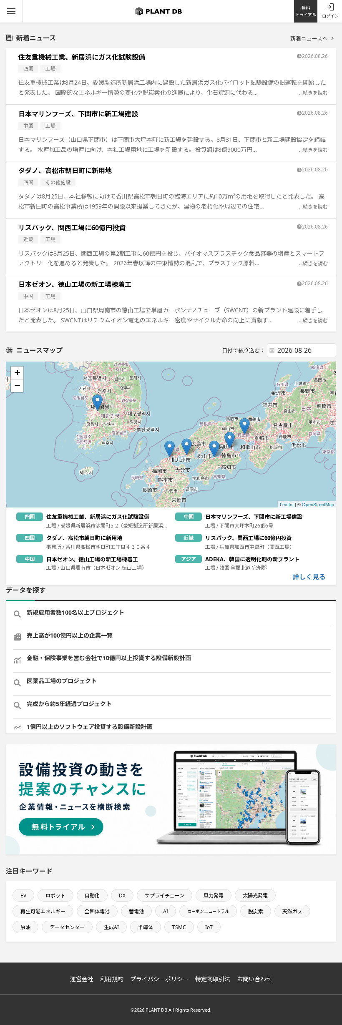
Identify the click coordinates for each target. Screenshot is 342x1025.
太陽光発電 (255, 895)
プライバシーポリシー (159, 979)
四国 (28, 68)
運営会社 (81, 979)
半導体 (145, 927)
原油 (25, 927)
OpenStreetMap (318, 504)
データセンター (67, 927)
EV (23, 895)
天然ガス (292, 911)
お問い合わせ (254, 979)
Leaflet (287, 504)
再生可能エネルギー (42, 911)
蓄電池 (136, 911)
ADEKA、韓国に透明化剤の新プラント (252, 559)
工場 (50, 68)
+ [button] (17, 372)
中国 (28, 125)
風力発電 (214, 895)
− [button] (17, 385)
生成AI (111, 927)
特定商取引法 (212, 979)
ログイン (330, 16)
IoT (209, 927)
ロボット (55, 895)
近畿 (28, 239)
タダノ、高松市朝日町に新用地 (65, 170)
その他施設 (57, 182)
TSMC (179, 927)
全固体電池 (97, 911)
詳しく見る (309, 576)
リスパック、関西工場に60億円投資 (72, 227)
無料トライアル (305, 11)
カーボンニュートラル (208, 911)
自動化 (92, 895)
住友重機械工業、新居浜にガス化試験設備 (81, 57)
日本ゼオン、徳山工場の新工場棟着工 (74, 284)
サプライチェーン (164, 895)
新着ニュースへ (309, 38)
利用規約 (111, 979)
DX (122, 895)
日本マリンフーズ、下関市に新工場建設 (78, 113)
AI (165, 911)
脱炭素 (255, 911)
